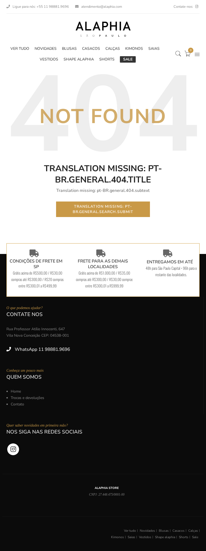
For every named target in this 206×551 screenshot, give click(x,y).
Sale (195, 537)
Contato (17, 404)
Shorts (183, 537)
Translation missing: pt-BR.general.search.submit (103, 209)
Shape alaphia (165, 537)
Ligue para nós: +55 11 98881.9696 (41, 6)
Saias (131, 537)
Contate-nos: (183, 6)
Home (16, 391)
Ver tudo (130, 530)
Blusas (164, 530)
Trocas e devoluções (27, 397)
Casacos (178, 530)
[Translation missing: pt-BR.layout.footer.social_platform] (196, 6)
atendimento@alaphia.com (101, 6)
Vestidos (145, 537)
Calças (193, 530)
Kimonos (117, 537)
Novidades (147, 530)
